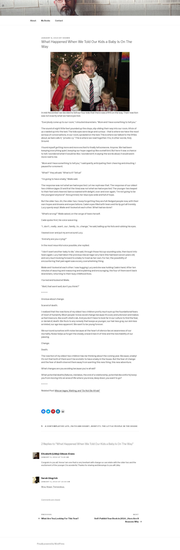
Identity (96, 426)
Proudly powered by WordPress (50, 544)
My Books (45, 20)
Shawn (66, 38)
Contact (59, 20)
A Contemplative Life (57, 426)
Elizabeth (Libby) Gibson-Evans (58, 454)
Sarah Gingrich (49, 478)
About (33, 20)
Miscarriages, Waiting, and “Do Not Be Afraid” (77, 390)
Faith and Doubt (80, 426)
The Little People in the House (120, 426)
